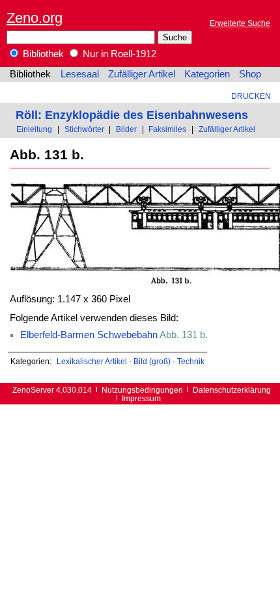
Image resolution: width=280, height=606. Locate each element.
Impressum (141, 398)
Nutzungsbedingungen (142, 390)
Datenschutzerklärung (232, 390)
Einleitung (34, 129)
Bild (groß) (152, 361)
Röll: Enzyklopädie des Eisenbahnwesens (132, 115)
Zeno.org (35, 18)
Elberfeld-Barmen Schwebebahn (89, 335)
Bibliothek (42, 54)
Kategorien (207, 74)
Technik (190, 361)
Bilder (126, 129)
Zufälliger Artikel (141, 74)
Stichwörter (84, 129)
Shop (250, 74)
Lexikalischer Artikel (92, 361)
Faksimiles (167, 129)
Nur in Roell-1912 (118, 54)
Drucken (251, 96)
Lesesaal (80, 74)
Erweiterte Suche (240, 23)
